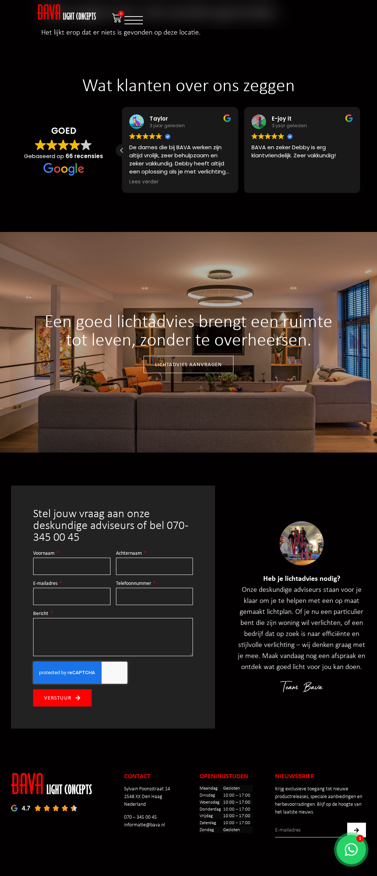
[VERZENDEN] (356, 830)
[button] (121, 150)
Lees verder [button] (144, 182)
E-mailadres (46, 583)
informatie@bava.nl (144, 825)
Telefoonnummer (134, 583)
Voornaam (44, 553)
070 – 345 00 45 (140, 817)
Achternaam (129, 553)
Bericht (41, 613)
